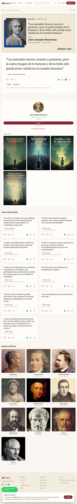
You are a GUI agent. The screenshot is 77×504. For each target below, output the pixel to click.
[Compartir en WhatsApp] (62, 79)
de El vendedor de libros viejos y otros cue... (51, 254)
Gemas (42, 488)
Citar (74, 10)
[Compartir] (69, 79)
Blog (22, 488)
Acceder (63, 3)
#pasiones (33, 88)
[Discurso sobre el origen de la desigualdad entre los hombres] (14, 153)
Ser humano (16, 84)
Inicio (3, 10)
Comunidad (28, 3)
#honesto (17, 88)
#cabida (48, 88)
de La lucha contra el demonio (48, 230)
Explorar (5, 3)
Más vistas (43, 483)
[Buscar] (55, 3)
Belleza (9, 84)
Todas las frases (25, 485)
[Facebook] (2, 484)
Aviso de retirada (64, 483)
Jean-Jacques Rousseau (13, 10)
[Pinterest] (8, 484)
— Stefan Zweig (45, 228)
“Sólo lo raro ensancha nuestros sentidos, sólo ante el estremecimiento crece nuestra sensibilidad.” (56, 220)
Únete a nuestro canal (9, 490)
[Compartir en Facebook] (58, 79)
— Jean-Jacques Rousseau (15, 74)
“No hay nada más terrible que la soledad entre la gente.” (54, 268)
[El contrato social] (38, 153)
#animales (22, 88)
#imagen (39, 88)
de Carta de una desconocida (48, 281)
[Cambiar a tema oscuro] (59, 3)
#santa (43, 88)
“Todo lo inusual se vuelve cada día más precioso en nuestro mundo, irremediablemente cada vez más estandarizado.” (57, 246)
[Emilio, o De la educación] (62, 153)
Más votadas (43, 480)
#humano (28, 88)
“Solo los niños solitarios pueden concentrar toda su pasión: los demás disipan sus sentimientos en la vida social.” (18, 297)
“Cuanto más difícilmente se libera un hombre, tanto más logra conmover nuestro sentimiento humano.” (18, 245)
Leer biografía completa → (38, 129)
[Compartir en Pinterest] (65, 79)
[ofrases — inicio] (7, 477)
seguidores (38, 126)
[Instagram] (5, 484)
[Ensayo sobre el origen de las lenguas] (14, 188)
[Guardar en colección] (16, 80)
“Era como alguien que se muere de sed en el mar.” (56, 295)
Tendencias (13, 3)
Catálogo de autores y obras (67, 480)
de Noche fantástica (46, 306)
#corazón (8, 88)
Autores (20, 3)
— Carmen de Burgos (9, 228)
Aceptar (68, 497)
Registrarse (71, 3)
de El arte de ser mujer (8, 230)
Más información (43, 499)
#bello (12, 88)
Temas (22, 483)
